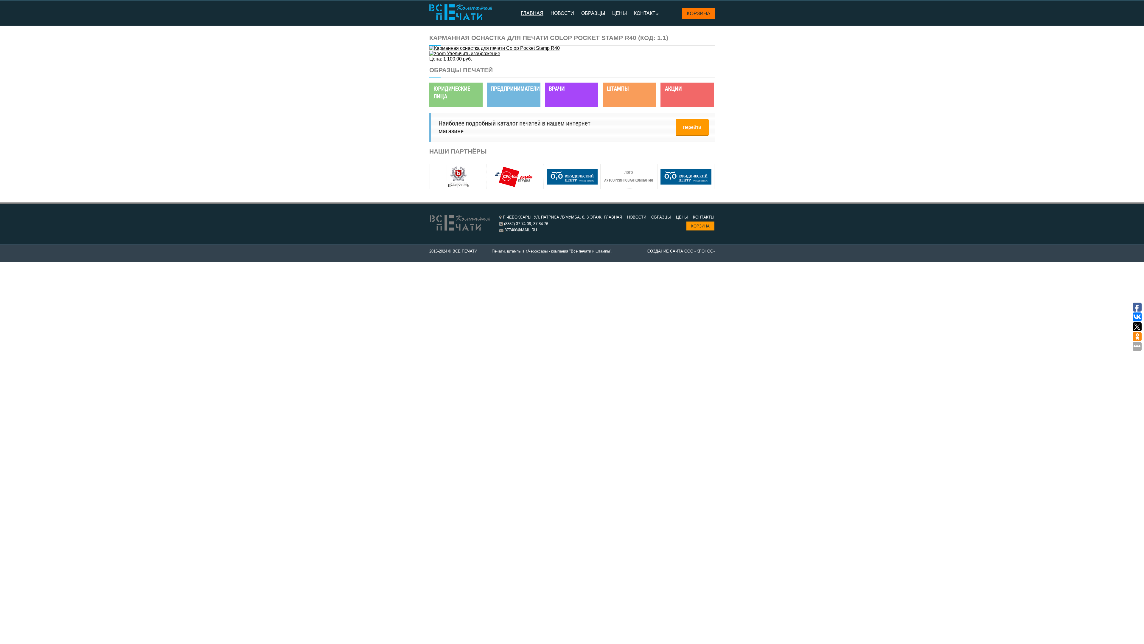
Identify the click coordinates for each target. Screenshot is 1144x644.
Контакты (647, 13)
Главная (532, 13)
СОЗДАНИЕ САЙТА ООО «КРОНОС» (681, 251)
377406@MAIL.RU (521, 230)
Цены (619, 13)
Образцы (593, 13)
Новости (562, 13)
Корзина (698, 13)
